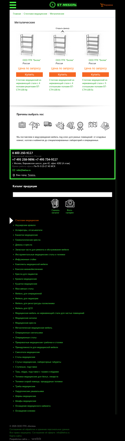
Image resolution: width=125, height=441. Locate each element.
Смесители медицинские (27, 352)
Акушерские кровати (25, 225)
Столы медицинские (25, 357)
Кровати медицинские (26, 279)
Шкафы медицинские (25, 401)
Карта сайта (15, 436)
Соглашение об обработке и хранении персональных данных (39, 429)
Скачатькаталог (56, 211)
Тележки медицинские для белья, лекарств (36, 376)
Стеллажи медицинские (35, 14)
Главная (17, 14)
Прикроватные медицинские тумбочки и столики (39, 342)
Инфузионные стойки (25, 259)
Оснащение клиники (25, 411)
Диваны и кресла (23, 245)
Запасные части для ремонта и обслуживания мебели (42, 249)
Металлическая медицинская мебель (33, 328)
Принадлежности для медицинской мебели (36, 347)
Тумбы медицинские (25, 386)
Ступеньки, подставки (26, 367)
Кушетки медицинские (26, 284)
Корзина (108, 5)
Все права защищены (20, 432)
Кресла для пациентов (26, 274)
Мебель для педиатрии (26, 298)
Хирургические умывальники (29, 391)
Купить (29, 74)
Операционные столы (25, 337)
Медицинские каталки (26, 318)
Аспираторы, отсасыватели (28, 230)
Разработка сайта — (20, 439)
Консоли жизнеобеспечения (29, 269)
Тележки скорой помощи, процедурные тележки (38, 381)
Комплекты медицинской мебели (31, 264)
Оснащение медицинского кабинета (32, 406)
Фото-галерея (70, 211)
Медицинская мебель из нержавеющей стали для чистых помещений (49, 313)
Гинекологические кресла (27, 240)
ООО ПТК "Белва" (32, 60)
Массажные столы (24, 288)
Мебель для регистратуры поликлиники (35, 303)
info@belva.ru (62, 432)
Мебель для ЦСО (24, 308)
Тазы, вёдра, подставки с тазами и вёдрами (37, 372)
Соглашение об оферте (43, 432)
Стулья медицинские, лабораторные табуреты (38, 362)
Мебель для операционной (28, 293)
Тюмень (31, 175)
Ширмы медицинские (25, 396)
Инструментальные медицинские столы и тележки (40, 254)
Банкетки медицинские (26, 235)
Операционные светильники (29, 332)
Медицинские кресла (25, 323)
